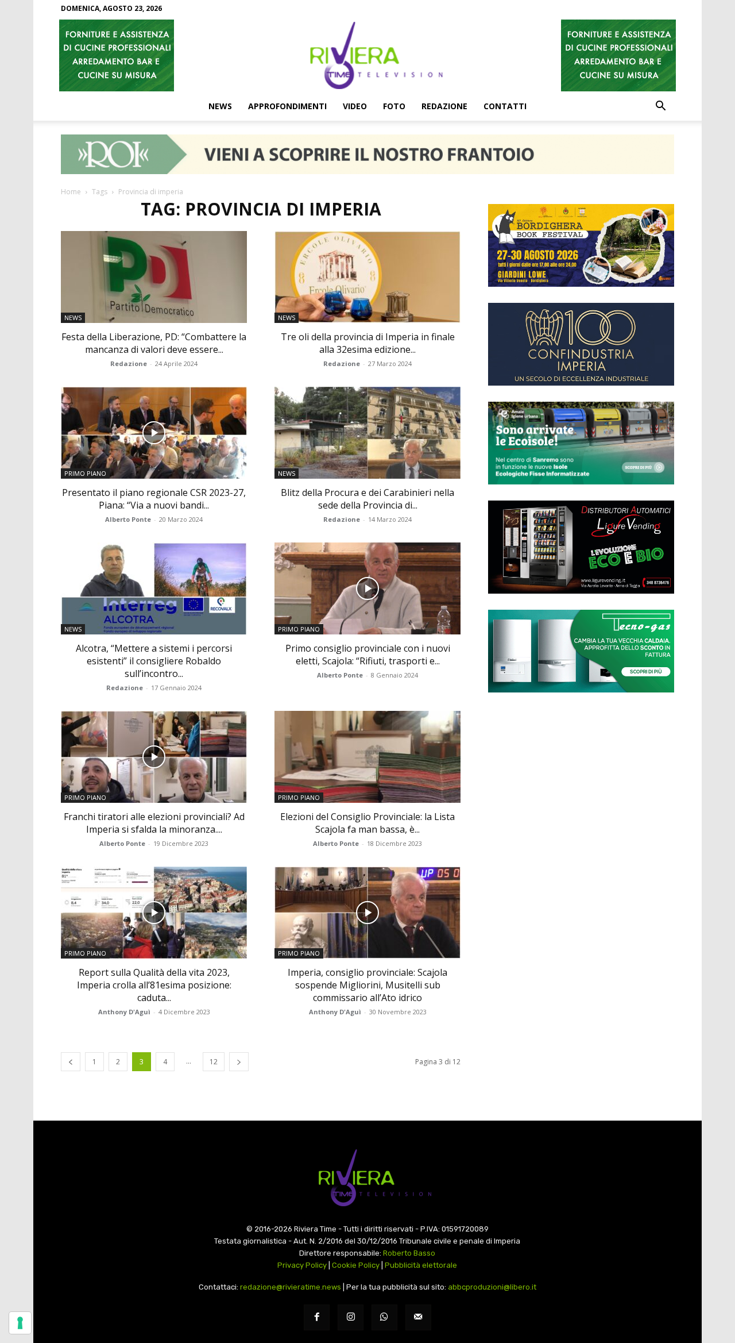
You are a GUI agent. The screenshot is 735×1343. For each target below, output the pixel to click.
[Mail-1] (418, 1317)
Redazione (444, 106)
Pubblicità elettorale (421, 1265)
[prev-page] (70, 1061)
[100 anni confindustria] (581, 344)
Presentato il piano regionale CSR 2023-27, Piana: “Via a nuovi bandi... (154, 498)
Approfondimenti (287, 106)
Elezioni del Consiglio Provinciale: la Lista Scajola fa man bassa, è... (367, 823)
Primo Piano (85, 473)
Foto (394, 106)
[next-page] (239, 1061)
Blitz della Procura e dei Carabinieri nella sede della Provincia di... (367, 498)
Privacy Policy (302, 1265)
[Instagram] (350, 1317)
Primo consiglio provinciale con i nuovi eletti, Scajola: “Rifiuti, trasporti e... (367, 654)
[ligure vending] (581, 547)
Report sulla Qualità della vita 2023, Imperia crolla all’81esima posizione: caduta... (154, 985)
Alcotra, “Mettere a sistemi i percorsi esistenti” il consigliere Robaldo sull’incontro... (154, 661)
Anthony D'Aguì (124, 1011)
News (220, 106)
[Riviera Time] (367, 55)
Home (71, 192)
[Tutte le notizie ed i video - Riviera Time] (367, 1177)
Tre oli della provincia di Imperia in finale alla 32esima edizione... (368, 343)
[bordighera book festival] (581, 245)
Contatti (505, 106)
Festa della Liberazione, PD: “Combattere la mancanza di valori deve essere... (153, 343)
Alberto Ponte (128, 519)
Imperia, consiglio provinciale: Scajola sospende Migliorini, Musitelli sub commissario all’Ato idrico (367, 985)
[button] (660, 107)
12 (214, 1062)
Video (355, 106)
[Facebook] (317, 1317)
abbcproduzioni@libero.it (492, 1287)
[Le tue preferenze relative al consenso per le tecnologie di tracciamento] (20, 1323)
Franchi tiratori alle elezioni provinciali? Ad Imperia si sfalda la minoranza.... (154, 823)
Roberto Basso (409, 1253)
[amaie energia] (581, 443)
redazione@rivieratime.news (290, 1287)
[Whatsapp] (384, 1317)
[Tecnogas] (581, 651)
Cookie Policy (356, 1265)
